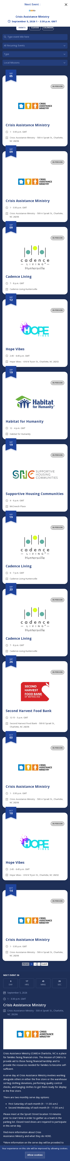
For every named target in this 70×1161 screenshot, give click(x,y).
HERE (48, 1136)
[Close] (66, 4)
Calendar (48, 27)
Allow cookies (35, 1155)
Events (22, 27)
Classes (35, 27)
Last (44, 964)
